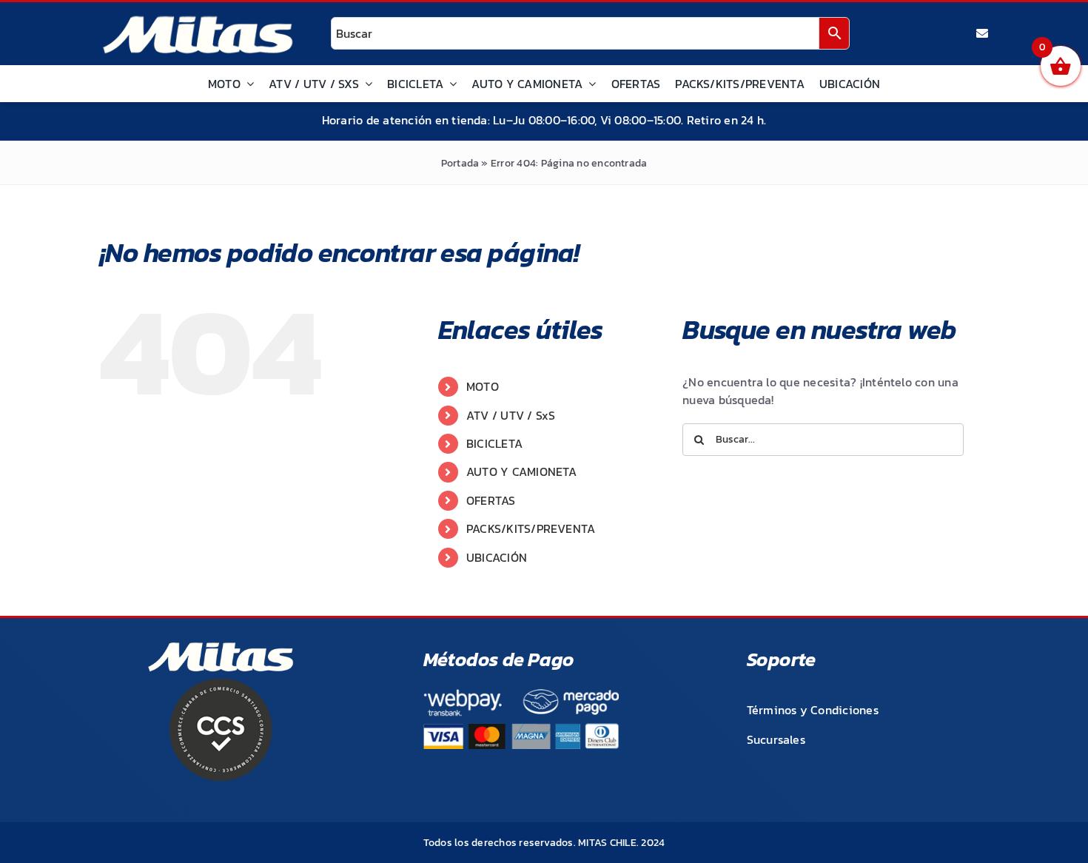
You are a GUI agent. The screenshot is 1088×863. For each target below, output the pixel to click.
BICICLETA (494, 443)
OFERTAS (491, 500)
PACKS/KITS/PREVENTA (531, 528)
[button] (1045, 820)
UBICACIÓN (496, 557)
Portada (460, 163)
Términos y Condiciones (813, 710)
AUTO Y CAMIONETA (521, 471)
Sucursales (776, 739)
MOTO (482, 386)
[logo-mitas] (197, 19)
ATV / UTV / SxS (511, 415)
